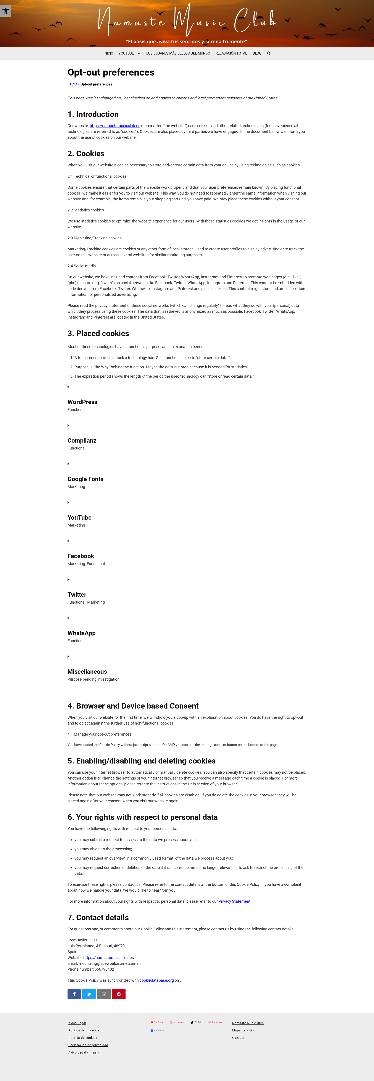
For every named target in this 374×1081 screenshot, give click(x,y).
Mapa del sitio (243, 1030)
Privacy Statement (234, 901)
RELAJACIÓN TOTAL (231, 53)
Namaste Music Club (248, 1023)
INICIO (108, 53)
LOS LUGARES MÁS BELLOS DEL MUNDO (178, 53)
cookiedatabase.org (157, 980)
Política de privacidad (85, 1030)
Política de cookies (82, 1037)
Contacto (239, 1037)
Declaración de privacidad (88, 1045)
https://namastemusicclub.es (115, 125)
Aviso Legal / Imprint (84, 1052)
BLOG (257, 53)
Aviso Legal (77, 1023)
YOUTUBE (126, 53)
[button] (5, 11)
